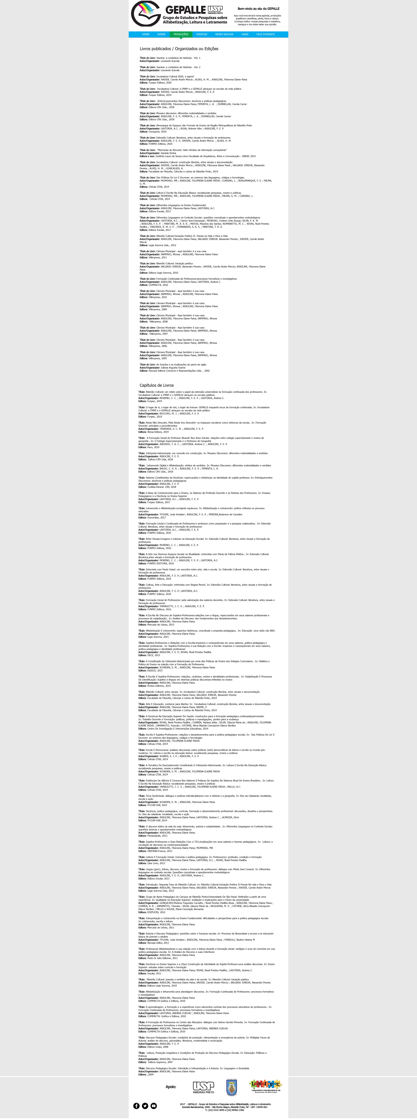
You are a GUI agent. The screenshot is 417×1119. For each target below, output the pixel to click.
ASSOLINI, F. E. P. (170, 116)
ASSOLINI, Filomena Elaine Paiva (178, 104)
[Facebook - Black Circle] (136, 1106)
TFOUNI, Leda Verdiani (172, 940)
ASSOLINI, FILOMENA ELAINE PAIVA (180, 741)
